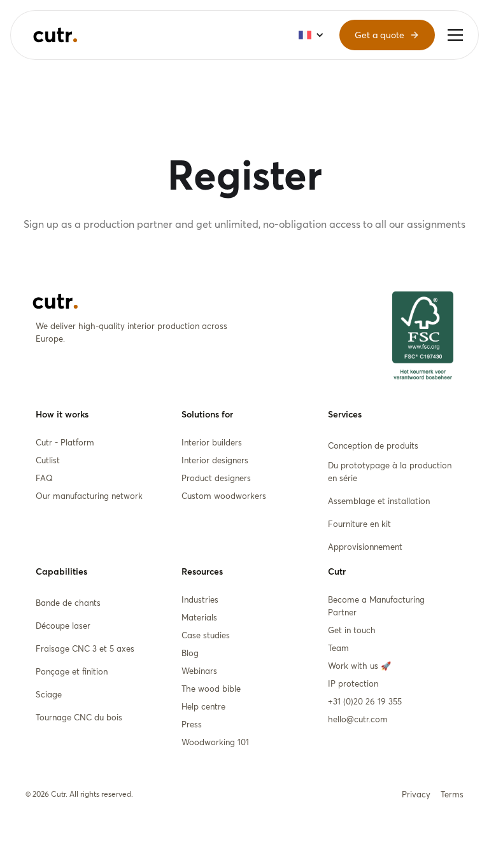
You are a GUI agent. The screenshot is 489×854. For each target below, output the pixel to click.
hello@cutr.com (358, 719)
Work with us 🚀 (359, 666)
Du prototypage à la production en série (389, 471)
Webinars (199, 671)
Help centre (203, 706)
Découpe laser (63, 625)
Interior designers (214, 460)
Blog (190, 653)
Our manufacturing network (89, 496)
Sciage (49, 694)
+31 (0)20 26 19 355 (365, 701)
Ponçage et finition (72, 671)
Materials (199, 617)
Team (338, 648)
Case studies (205, 635)
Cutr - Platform (65, 442)
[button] (455, 35)
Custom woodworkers (223, 496)
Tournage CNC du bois (79, 717)
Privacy (416, 794)
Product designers (216, 478)
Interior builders (211, 442)
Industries (199, 599)
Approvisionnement (365, 547)
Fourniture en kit (359, 524)
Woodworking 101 (215, 742)
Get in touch (352, 630)
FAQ (44, 478)
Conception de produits (373, 445)
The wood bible (211, 688)
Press (191, 724)
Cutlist (48, 460)
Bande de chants (68, 603)
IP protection (353, 683)
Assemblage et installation (379, 501)
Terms (452, 794)
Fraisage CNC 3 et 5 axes (85, 648)
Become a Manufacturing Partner (376, 605)
